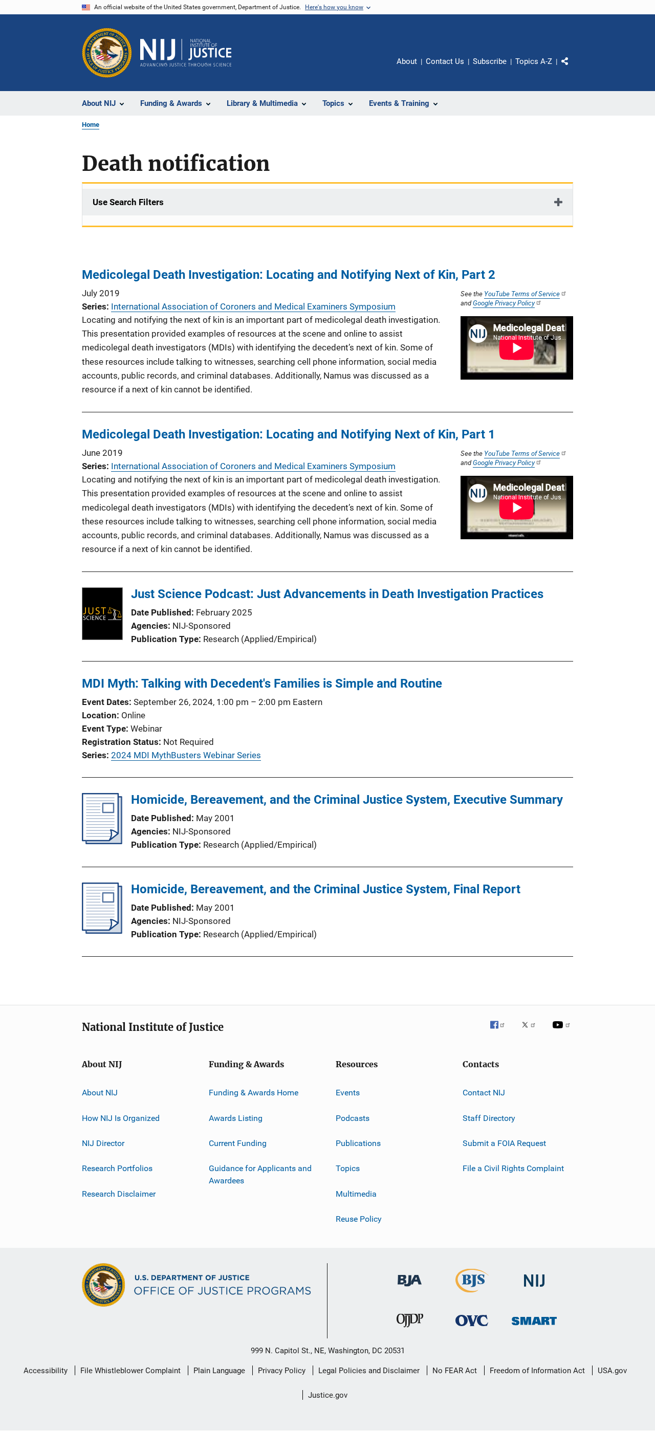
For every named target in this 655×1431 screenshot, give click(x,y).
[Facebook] (501, 1032)
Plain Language (219, 1370)
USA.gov (612, 1370)
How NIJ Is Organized (121, 1117)
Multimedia (356, 1194)
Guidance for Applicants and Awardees (260, 1174)
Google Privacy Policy (504, 302)
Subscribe (490, 61)
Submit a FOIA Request (504, 1143)
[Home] (185, 53)
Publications (358, 1143)
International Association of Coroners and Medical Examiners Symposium (253, 306)
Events (348, 1092)
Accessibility (46, 1370)
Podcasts (352, 1117)
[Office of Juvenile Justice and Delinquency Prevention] (410, 1329)
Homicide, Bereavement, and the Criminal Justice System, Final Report (325, 889)
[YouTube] (563, 1032)
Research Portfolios (117, 1168)
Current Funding (238, 1143)
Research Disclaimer (119, 1194)
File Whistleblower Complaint (130, 1370)
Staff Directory (489, 1117)
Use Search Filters (128, 202)
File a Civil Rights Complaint (513, 1168)
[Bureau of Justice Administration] (410, 1288)
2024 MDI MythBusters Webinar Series (186, 755)
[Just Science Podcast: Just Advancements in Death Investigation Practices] (102, 615)
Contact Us (445, 61)
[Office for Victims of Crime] (471, 1327)
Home (90, 124)
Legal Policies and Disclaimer (369, 1370)
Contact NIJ (484, 1092)
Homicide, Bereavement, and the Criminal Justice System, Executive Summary (347, 799)
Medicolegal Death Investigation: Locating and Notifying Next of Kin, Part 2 (288, 275)
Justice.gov (327, 1395)
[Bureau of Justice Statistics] (472, 1294)
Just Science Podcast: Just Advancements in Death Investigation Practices (337, 594)
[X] (532, 1032)
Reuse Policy (359, 1219)
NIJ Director (103, 1143)
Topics (348, 1168)
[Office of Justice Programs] (107, 53)
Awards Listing (236, 1117)
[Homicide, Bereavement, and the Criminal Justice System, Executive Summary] (102, 841)
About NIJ (100, 1092)
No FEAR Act (454, 1370)
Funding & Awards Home (253, 1092)
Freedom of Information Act (537, 1370)
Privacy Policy (281, 1370)
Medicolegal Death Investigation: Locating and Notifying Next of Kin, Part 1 (288, 434)
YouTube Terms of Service (522, 293)
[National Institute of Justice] (534, 1288)
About (407, 61)
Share (573, 68)
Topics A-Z (533, 61)
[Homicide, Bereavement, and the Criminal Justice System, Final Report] (102, 931)
